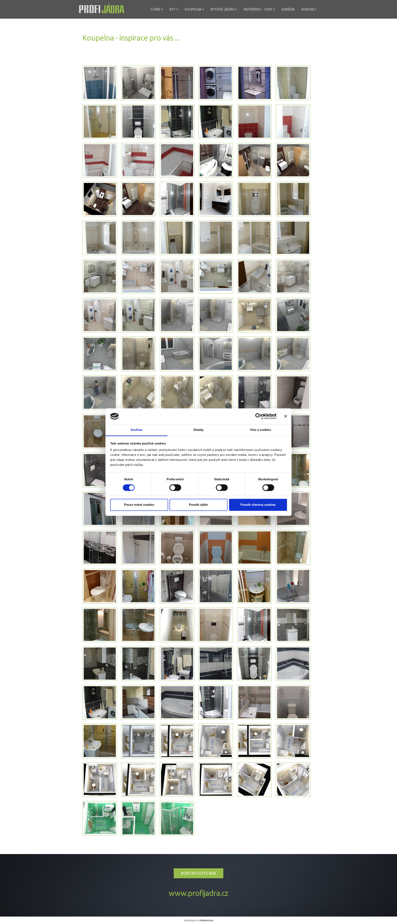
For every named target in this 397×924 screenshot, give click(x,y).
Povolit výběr (198, 505)
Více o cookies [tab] (260, 430)
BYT (172, 9)
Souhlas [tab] (136, 430)
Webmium (206, 920)
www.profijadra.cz (198, 893)
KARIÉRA (288, 9)
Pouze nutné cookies (139, 505)
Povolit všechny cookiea (257, 505)
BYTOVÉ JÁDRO (222, 9)
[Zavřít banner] (285, 416)
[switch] (175, 487)
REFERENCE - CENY (258, 9)
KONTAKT (308, 9)
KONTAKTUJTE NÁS (198, 873)
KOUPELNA (193, 9)
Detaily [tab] (199, 430)
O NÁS (155, 9)
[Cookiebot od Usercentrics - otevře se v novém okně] (258, 416)
